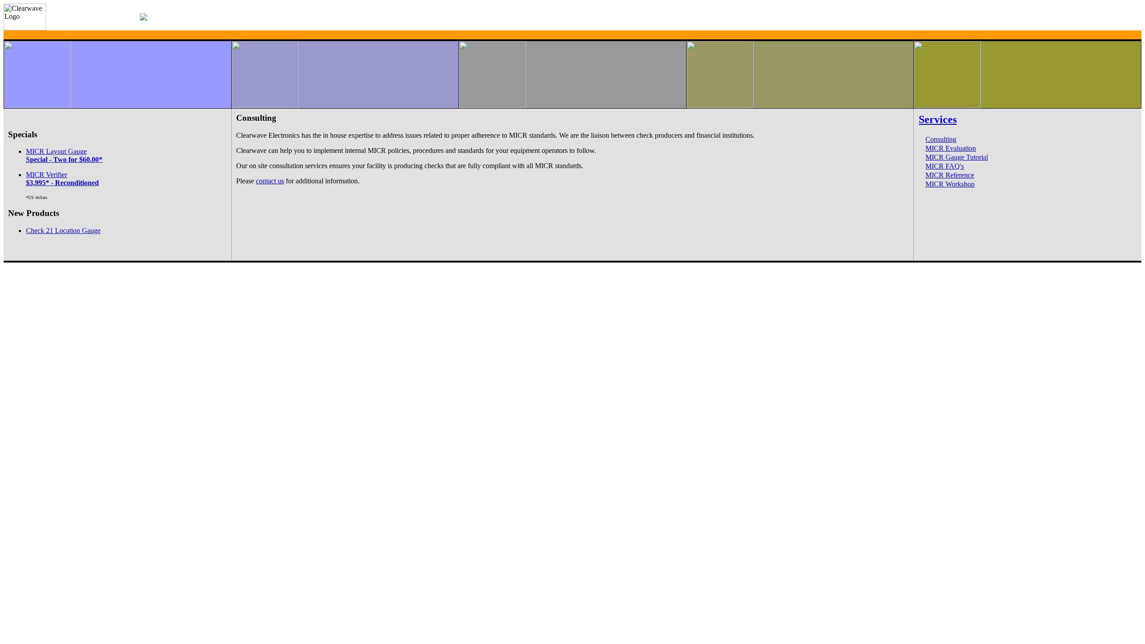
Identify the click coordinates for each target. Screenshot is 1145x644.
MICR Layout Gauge (64, 155)
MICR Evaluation (950, 148)
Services (938, 119)
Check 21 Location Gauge (63, 230)
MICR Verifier (62, 178)
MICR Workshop (950, 184)
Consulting (940, 139)
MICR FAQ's (944, 166)
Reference (25, 265)
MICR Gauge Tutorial (956, 157)
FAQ (9, 265)
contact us (270, 181)
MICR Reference (949, 175)
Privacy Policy (49, 265)
